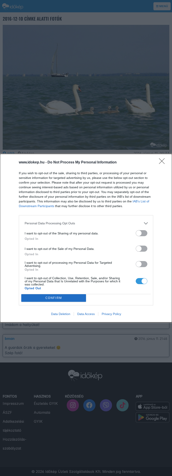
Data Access (86, 314)
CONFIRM (53, 298)
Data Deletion (60, 314)
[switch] (141, 233)
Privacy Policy (111, 314)
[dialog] (86, 238)
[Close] (163, 162)
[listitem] (86, 223)
